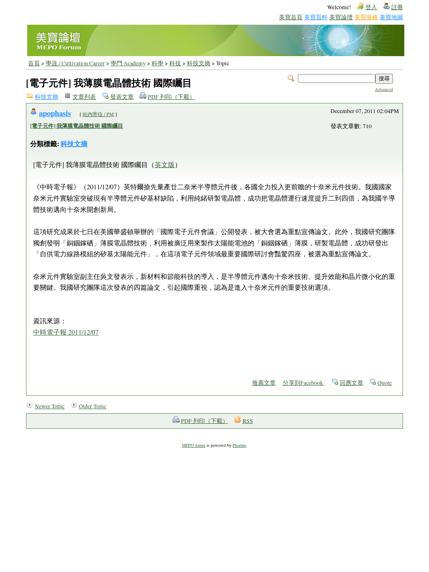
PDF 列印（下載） (171, 96)
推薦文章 (264, 382)
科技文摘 (198, 63)
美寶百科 (316, 17)
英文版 (165, 164)
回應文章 (351, 382)
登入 (371, 7)
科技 (175, 63)
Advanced (384, 89)
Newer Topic (50, 406)
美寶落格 (366, 17)
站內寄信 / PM (98, 114)
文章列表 (84, 96)
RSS (248, 421)
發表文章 (122, 96)
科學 (157, 63)
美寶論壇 (341, 17)
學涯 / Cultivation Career (75, 63)
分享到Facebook (303, 382)
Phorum (239, 445)
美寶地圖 (391, 17)
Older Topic (92, 406)
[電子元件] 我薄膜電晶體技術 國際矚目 (76, 125)
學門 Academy (128, 63)
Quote (384, 382)
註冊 (397, 7)
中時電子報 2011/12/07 (65, 331)
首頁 (34, 63)
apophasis (55, 113)
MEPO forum (193, 445)
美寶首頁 (290, 17)
